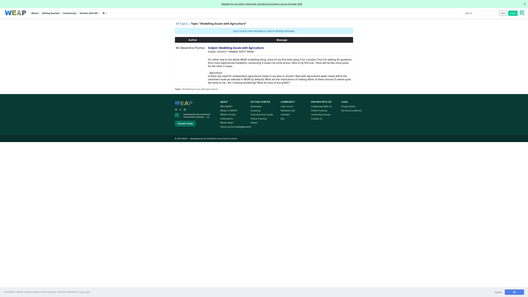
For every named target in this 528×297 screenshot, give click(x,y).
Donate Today (185, 123)
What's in (228, 110)
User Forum (287, 106)
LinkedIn (285, 114)
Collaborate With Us (321, 106)
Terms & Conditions (351, 110)
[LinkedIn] (185, 110)
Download (256, 106)
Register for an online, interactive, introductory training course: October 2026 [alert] (262, 4)
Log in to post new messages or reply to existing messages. (264, 30)
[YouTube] (176, 110)
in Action (228, 114)
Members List (288, 110)
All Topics (182, 23)
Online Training (258, 118)
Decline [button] (498, 292)
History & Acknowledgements (235, 126)
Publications (226, 118)
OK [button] (514, 292)
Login (513, 13)
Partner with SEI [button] (89, 13)
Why (226, 106)
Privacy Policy (348, 106)
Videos (254, 122)
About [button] (34, 13)
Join (503, 13)
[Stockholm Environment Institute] (178, 115)
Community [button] (69, 13)
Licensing (255, 110)
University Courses (321, 114)
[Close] (524, 4)
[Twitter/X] (180, 110)
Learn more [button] (84, 292)
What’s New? (226, 122)
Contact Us (316, 118)
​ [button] (104, 13)
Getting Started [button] (50, 13)
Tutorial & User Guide (262, 114)
